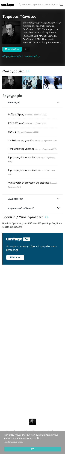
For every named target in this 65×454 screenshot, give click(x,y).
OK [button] (32, 449)
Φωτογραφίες (32, 56)
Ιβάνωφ (23, 131)
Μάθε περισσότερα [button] (13, 442)
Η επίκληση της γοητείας (32, 140)
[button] (61, 4)
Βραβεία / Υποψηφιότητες (24, 217)
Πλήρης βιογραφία (11, 56)
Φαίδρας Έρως (27, 114)
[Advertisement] (32, 306)
